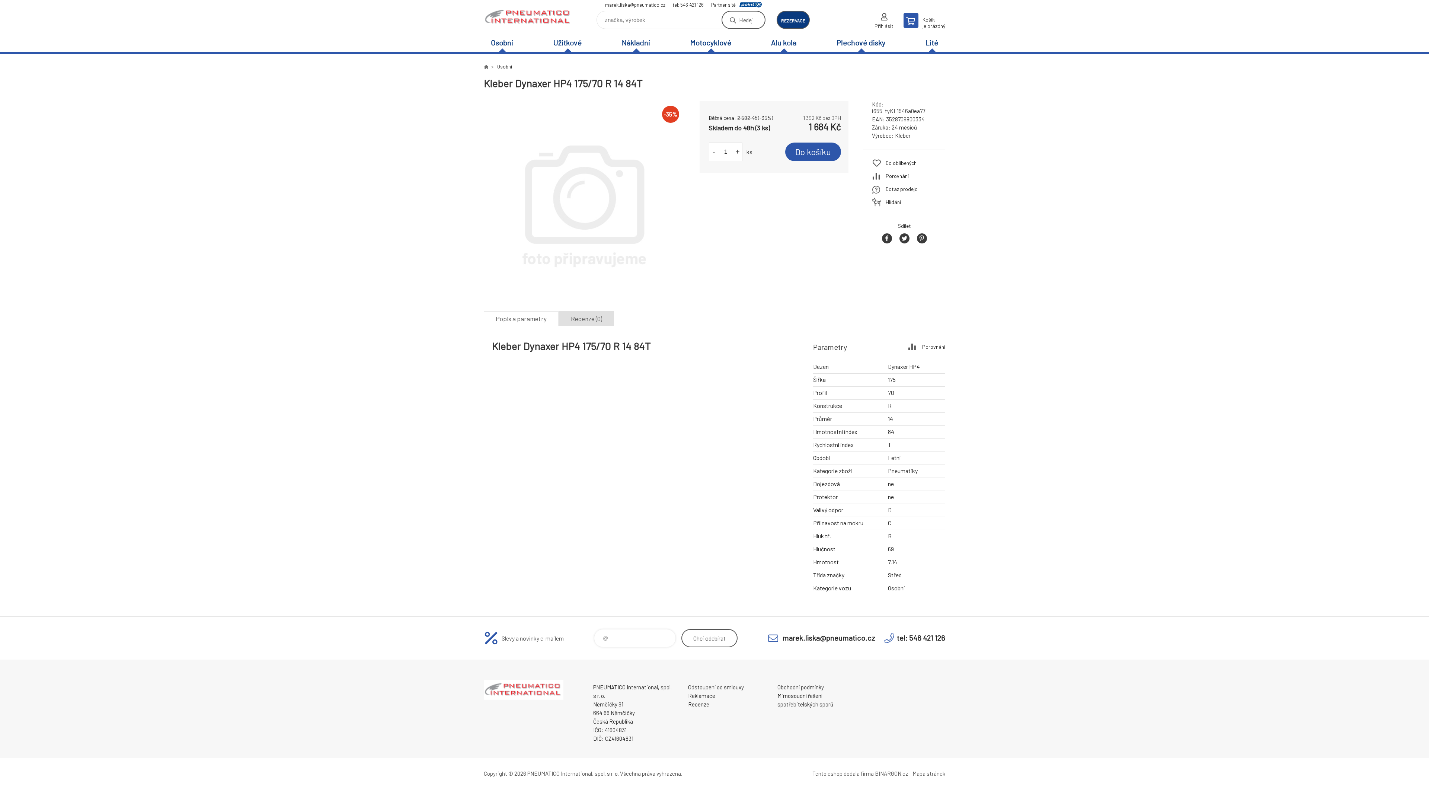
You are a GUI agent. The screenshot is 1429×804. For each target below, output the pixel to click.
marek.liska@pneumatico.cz (635, 5)
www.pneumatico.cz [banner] (528, 17)
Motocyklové (710, 42)
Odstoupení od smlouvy (716, 687)
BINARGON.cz (891, 773)
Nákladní (636, 42)
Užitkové (567, 42)
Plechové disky (861, 42)
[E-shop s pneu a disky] (486, 66)
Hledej (745, 19)
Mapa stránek (928, 773)
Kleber (903, 135)
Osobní (502, 42)
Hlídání (893, 202)
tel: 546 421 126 (688, 5)
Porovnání (897, 176)
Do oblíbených (901, 163)
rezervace (793, 20)
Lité (932, 42)
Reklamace (701, 695)
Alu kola (783, 42)
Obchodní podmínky (800, 687)
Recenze (698, 704)
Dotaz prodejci (902, 189)
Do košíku (813, 152)
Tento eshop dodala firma (843, 773)
